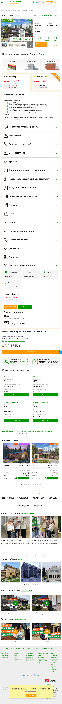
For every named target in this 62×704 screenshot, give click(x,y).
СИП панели (53, 660)
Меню (60, 2)
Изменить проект (26, 39)
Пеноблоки (27, 430)
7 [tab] (35, 484)
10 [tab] (35, 555)
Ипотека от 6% (49, 2)
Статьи (52, 653)
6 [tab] (33, 484)
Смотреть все (26, 590)
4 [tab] (28, 484)
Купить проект (11, 306)
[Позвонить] (43, 2)
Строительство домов (5, 10)
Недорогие (40, 431)
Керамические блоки (22, 433)
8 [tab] (38, 484)
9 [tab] (40, 484)
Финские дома (41, 658)
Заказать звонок (14, 3)
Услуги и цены (26, 648)
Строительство (5, 657)
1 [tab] (22, 484)
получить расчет (24, 478)
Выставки (16, 653)
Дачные (18, 431)
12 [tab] (40, 555)
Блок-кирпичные (48, 431)
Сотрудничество (17, 658)
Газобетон (31, 61)
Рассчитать (16, 394)
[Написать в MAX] (40, 2)
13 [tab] (42, 555)
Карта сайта (53, 666)
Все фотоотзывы (27, 513)
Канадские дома (29, 653)
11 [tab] (38, 555)
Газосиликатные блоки (50, 430)
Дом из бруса (54, 655)
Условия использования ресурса (54, 669)
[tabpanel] (16, 462)
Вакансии (16, 657)
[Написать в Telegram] (37, 2)
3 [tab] (26, 484)
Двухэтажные (20, 430)
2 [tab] (24, 484)
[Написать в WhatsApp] (33, 2)
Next (31, 30)
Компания (44, 648)
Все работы (23, 559)
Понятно (31, 695)
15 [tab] (47, 555)
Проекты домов (15, 648)
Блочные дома (25, 10)
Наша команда (5, 653)
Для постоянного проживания (29, 431)
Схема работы (5, 655)
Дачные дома (41, 657)
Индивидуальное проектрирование (13, 341)
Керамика (50, 61)
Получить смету (40, 43)
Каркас (11, 61)
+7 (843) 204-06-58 (15, 1)
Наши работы (35, 648)
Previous (3, 30)
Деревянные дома (30, 655)
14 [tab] (44, 555)
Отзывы (15, 655)
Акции (7, 648)
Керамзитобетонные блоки (37, 430)
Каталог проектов (16, 10)
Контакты (51, 648)
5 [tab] (31, 484)
